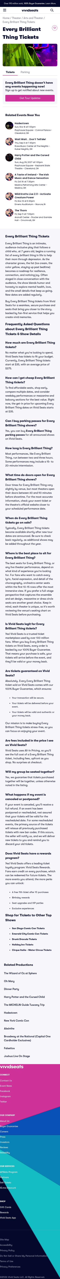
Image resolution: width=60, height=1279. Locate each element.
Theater (16, 18)
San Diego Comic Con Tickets (28, 928)
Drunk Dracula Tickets (24, 939)
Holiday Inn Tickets (22, 944)
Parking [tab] (25, 72)
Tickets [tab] (10, 72)
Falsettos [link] (9, 1048)
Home (6, 18)
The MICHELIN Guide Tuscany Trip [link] (24, 1004)
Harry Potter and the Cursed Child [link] (24, 997)
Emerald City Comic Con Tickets (30, 933)
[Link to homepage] (30, 10)
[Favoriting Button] (54, 28)
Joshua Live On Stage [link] (17, 1056)
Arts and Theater (33, 18)
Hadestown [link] (10, 1012)
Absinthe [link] (9, 1028)
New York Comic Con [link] (16, 1020)
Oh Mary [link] (9, 981)
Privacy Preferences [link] (10, 1266)
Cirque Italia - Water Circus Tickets (32, 950)
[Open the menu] (5, 10)
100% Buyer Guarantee (34, 3)
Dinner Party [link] (11, 989)
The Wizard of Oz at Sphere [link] (20, 973)
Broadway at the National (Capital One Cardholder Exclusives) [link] (27, 1038)
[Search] (52, 10)
